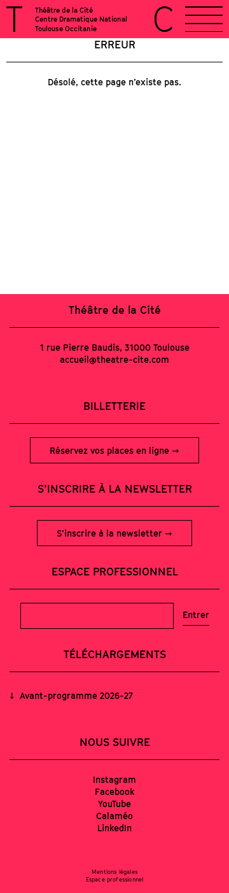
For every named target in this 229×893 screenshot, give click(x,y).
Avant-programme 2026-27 (75, 695)
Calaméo (114, 815)
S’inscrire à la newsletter (111, 533)
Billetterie (114, 406)
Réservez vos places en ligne (111, 450)
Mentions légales (114, 871)
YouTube (114, 803)
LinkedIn (114, 827)
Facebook (115, 791)
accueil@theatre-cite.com (114, 359)
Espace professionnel (115, 571)
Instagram (114, 779)
